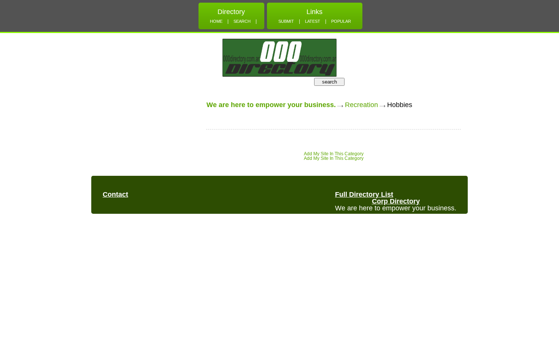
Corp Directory (396, 201)
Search (242, 21)
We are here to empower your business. (271, 105)
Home (216, 21)
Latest (312, 21)
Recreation (361, 105)
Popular (341, 21)
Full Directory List (364, 194)
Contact (115, 194)
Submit (286, 21)
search (329, 82)
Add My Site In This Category (334, 153)
